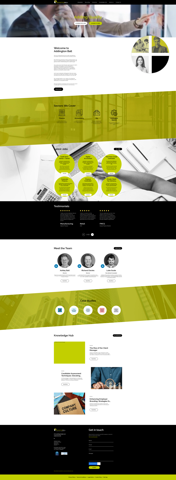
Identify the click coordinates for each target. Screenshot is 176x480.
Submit (94, 467)
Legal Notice (91, 477)
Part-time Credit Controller (111, 157)
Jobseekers (80, 2)
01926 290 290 (57, 435)
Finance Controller (88, 180)
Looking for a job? (80, 23)
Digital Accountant (88, 157)
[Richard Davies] (88, 260)
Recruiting (87, 2)
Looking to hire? (95, 23)
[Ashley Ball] (65, 260)
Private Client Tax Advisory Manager (111, 181)
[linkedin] (54, 438)
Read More (65, 280)
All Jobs (118, 149)
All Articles (117, 335)
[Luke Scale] (111, 260)
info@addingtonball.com (60, 434)
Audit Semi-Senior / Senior (64, 157)
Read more (58, 89)
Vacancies (94, 2)
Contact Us (118, 2)
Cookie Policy (98, 477)
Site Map (105, 477)
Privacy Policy (72, 477)
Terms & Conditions (81, 477)
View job (64, 173)
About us (111, 2)
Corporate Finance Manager (64, 181)
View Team (118, 248)
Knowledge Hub (103, 2)
